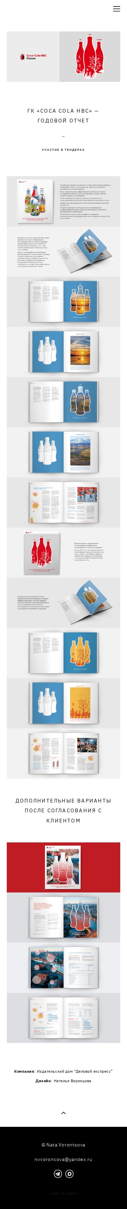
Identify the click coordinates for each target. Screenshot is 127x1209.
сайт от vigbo (63, 1193)
